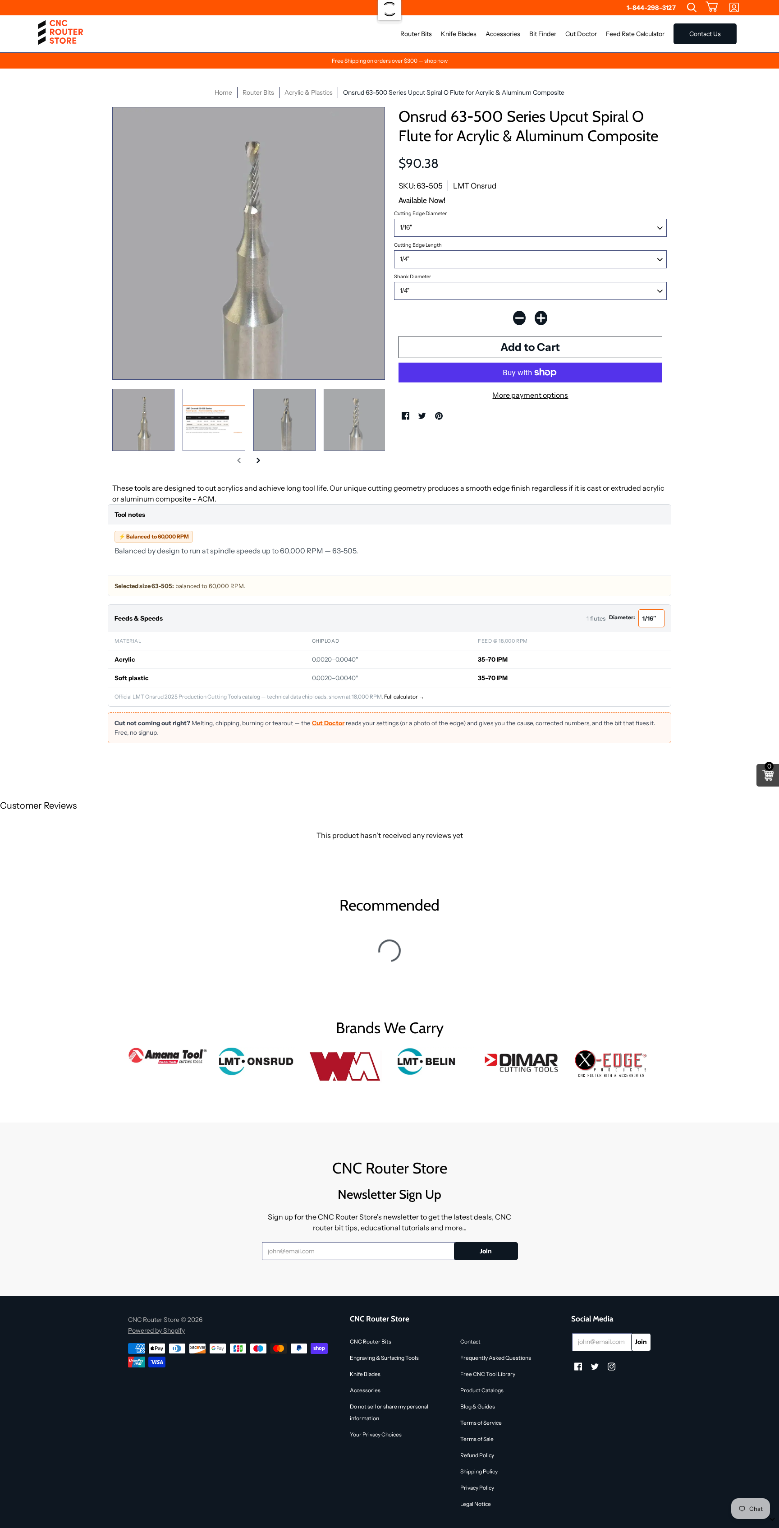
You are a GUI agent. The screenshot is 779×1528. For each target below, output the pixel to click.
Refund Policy (477, 1455)
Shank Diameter (412, 276)
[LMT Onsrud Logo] (257, 1061)
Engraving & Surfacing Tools (384, 1357)
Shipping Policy (479, 1471)
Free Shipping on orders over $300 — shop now (390, 60)
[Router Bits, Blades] (523, 1061)
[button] (712, 7)
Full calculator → (404, 696)
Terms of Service (481, 1422)
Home (223, 92)
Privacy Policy (477, 1487)
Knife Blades (365, 1374)
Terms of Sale (477, 1439)
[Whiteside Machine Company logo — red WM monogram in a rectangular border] (345, 1066)
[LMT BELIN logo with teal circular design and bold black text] (434, 1061)
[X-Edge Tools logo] (611, 1064)
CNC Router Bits (370, 1341)
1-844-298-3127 (651, 8)
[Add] (541, 318)
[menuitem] (692, 7)
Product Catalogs (482, 1390)
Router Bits (258, 92)
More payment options (530, 395)
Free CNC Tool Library (487, 1374)
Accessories (365, 1390)
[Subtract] (519, 318)
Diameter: (622, 617)
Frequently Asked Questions (495, 1357)
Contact (470, 1341)
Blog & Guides (477, 1406)
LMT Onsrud (474, 185)
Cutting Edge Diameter (420, 213)
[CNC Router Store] (60, 33)
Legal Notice (475, 1503)
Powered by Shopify (156, 1330)
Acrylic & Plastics (308, 92)
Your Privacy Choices (376, 1434)
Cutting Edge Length (418, 245)
